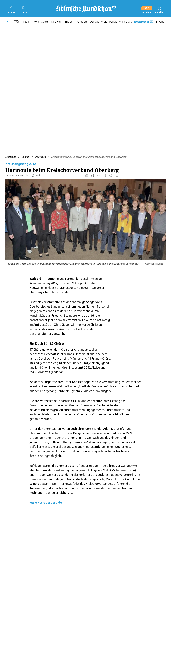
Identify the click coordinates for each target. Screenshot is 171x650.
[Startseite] (85, 8)
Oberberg (40, 157)
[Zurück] (7, 21)
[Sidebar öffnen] (16, 21)
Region (26, 157)
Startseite (10, 157)
